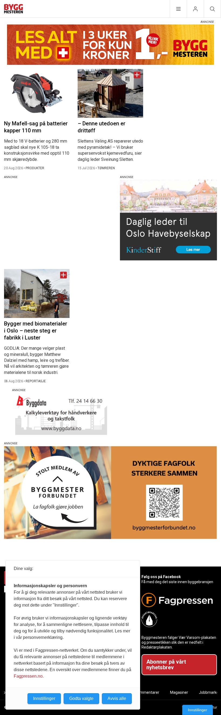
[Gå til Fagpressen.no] (177, 600)
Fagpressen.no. (29, 676)
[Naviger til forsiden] (13, 9)
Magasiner (179, 692)
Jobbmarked (210, 692)
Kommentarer (147, 692)
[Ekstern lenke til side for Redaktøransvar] (177, 619)
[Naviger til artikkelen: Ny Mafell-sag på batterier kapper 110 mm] (37, 93)
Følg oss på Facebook (161, 577)
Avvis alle (117, 698)
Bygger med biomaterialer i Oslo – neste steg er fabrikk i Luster (35, 330)
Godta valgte (81, 698)
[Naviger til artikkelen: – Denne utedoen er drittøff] (110, 93)
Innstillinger (197, 710)
